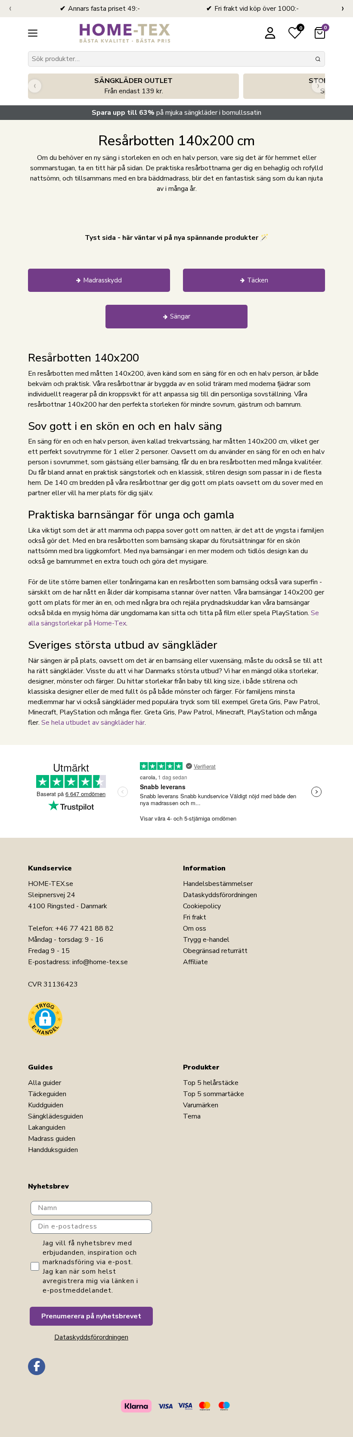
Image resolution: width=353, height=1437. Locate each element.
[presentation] (10, 8)
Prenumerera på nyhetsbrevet (91, 1316)
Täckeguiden (47, 1094)
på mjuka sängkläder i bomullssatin (176, 112)
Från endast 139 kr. (133, 86)
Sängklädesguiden (55, 1116)
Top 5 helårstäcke (210, 1083)
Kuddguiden (45, 1105)
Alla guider (44, 1083)
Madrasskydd (102, 280)
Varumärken (200, 1105)
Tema (192, 1116)
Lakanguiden (46, 1127)
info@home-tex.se (100, 962)
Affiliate (195, 962)
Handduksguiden (53, 1150)
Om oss (194, 928)
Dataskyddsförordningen (220, 895)
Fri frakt (194, 917)
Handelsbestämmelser (218, 884)
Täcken (257, 280)
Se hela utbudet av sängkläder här (93, 722)
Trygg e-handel (206, 939)
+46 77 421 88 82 (84, 928)
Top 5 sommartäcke (213, 1094)
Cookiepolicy (202, 906)
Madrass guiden (51, 1138)
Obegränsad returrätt (215, 951)
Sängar (180, 316)
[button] (45, 1019)
